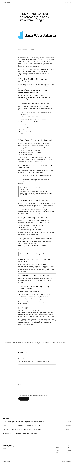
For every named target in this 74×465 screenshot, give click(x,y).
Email (19, 384)
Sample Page (68, 2)
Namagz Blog (7, 2)
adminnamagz (24, 49)
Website (19, 390)
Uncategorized (31, 49)
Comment (20, 363)
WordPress (69, 461)
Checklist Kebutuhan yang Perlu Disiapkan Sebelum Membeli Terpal (22, 425)
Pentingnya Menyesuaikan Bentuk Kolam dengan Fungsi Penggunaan (22, 429)
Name (19, 379)
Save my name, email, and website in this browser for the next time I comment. (34, 395)
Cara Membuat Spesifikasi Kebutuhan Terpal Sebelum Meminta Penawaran (24, 421)
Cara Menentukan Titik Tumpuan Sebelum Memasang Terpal (20, 433)
